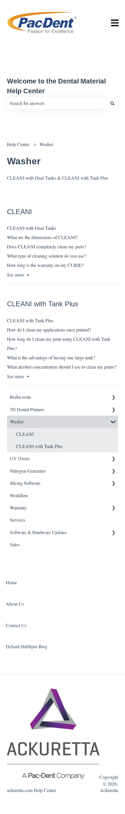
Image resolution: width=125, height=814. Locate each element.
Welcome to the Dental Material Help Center (56, 86)
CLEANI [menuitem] (25, 434)
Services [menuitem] (17, 520)
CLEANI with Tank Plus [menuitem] (39, 446)
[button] (113, 397)
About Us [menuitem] (15, 604)
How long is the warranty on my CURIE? (45, 265)
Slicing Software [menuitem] (25, 483)
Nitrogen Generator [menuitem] (28, 471)
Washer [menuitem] (17, 421)
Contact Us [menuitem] (16, 625)
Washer (46, 144)
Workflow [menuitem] (19, 495)
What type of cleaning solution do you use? (46, 256)
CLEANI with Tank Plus (30, 320)
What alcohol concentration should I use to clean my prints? (61, 367)
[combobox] (57, 103)
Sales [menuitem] (14, 544)
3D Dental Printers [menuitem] (27, 409)
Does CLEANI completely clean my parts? (46, 246)
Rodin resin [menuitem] (20, 397)
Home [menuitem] (11, 582)
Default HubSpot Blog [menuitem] (26, 646)
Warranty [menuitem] (18, 508)
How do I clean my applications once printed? (49, 330)
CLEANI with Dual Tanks (31, 228)
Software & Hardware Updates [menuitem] (38, 532)
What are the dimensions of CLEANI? (42, 237)
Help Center (18, 144)
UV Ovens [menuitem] (20, 458)
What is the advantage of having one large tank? (51, 357)
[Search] (112, 103)
